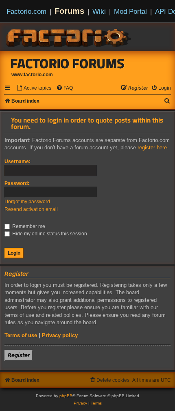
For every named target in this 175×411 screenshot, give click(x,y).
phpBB (65, 396)
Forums (69, 10)
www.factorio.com (32, 74)
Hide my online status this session (49, 234)
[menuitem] (33, 88)
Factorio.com (26, 11)
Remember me (28, 226)
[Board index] (69, 36)
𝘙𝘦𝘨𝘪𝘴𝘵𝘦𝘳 (19, 355)
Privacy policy (60, 335)
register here (152, 147)
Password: (16, 183)
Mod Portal (130, 11)
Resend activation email (31, 209)
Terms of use (20, 335)
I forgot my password (27, 201)
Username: (17, 161)
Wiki (99, 11)
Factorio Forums (68, 63)
